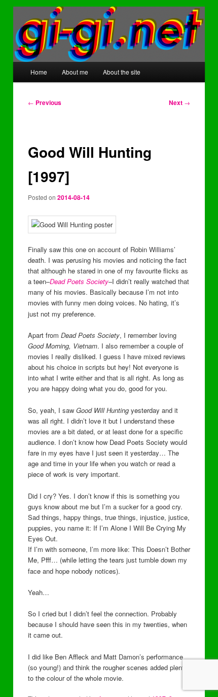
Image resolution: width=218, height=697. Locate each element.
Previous (44, 102)
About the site (121, 71)
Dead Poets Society (79, 281)
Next (179, 102)
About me (75, 71)
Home (38, 71)
